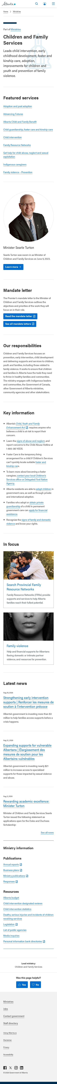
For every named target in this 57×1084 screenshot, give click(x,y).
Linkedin (21, 1067)
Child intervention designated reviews (22, 903)
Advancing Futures (13, 114)
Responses (9, 881)
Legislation (9, 924)
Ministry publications (14, 875)
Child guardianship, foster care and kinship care (28, 129)
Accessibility (8, 1054)
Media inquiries (11, 935)
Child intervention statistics (17, 909)
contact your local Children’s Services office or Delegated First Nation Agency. (27, 479)
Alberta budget (11, 897)
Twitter (10, 1067)
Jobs (5, 1008)
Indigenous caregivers (14, 164)
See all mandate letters (18, 323)
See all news (47, 832)
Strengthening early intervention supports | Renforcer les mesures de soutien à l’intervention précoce (28, 702)
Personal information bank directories (22, 941)
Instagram (16, 1067)
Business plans (11, 870)
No (37, 984)
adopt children (43, 489)
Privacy (6, 1047)
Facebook (5, 1067)
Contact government (13, 1016)
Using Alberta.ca (10, 1032)
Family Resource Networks (17, 145)
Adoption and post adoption (17, 106)
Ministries (17, 11)
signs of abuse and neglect (31, 440)
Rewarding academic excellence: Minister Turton (26, 803)
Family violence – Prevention (17, 172)
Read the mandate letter (18, 316)
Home (5, 11)
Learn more (11, 266)
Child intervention (12, 137)
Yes (24, 984)
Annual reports (11, 864)
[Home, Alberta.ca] (8, 4)
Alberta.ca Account (45, 3)
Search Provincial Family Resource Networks (24, 586)
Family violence (17, 645)
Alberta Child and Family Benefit (20, 121)
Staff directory (10, 1023)
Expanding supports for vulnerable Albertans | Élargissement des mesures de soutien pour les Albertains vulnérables (27, 752)
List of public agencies (14, 930)
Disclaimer (7, 1040)
